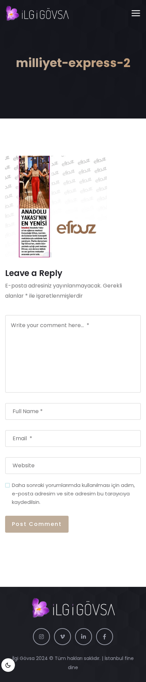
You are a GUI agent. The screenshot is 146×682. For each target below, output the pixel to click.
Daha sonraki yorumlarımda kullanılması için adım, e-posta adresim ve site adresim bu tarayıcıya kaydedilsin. (73, 494)
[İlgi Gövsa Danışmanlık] (37, 13)
